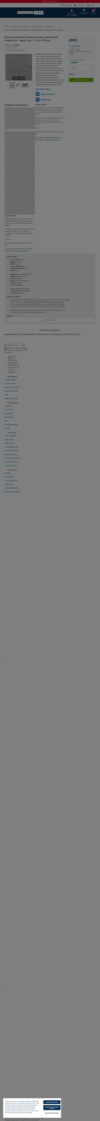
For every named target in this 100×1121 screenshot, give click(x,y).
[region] (32, 1108)
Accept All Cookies (52, 1102)
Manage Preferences (52, 1113)
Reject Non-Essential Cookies (51, 1107)
